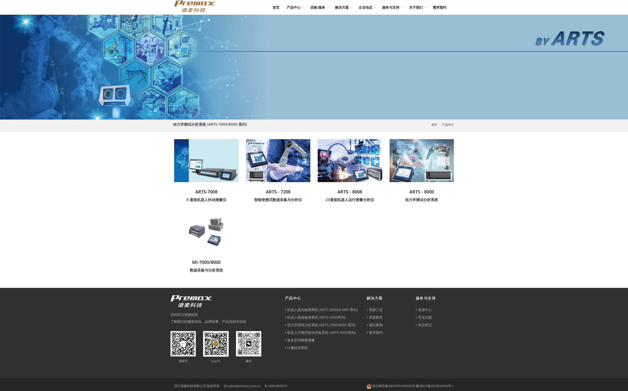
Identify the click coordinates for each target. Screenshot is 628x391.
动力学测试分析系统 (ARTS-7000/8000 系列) (320, 325)
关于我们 (416, 7)
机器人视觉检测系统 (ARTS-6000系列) (315, 317)
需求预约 (439, 7)
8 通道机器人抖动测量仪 (206, 199)
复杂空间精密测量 (300, 340)
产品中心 (294, 7)
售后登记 (424, 325)
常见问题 (424, 317)
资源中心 (424, 309)
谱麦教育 (375, 317)
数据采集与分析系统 (206, 270)
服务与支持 (390, 7)
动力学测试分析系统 (421, 199)
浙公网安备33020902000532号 (393, 386)
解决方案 (342, 7)
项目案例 (375, 325)
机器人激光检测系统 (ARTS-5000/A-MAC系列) (322, 309)
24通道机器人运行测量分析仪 (350, 199)
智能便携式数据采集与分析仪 (278, 199)
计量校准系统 (297, 347)
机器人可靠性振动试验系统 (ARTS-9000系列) (321, 332)
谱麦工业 (375, 309)
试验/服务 (317, 7)
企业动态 (365, 7)
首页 (276, 7)
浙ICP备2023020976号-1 (436, 386)
